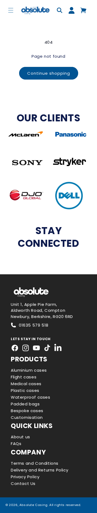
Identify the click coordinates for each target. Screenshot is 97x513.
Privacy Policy (25, 477)
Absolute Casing (33, 505)
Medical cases (26, 384)
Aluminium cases (29, 370)
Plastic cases (25, 390)
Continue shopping (48, 73)
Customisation (27, 417)
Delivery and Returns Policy (39, 470)
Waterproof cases (30, 397)
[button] (11, 10)
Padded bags (25, 404)
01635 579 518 (33, 325)
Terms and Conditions (34, 463)
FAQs (16, 443)
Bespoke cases (27, 410)
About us (20, 437)
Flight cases (23, 377)
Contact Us (23, 483)
